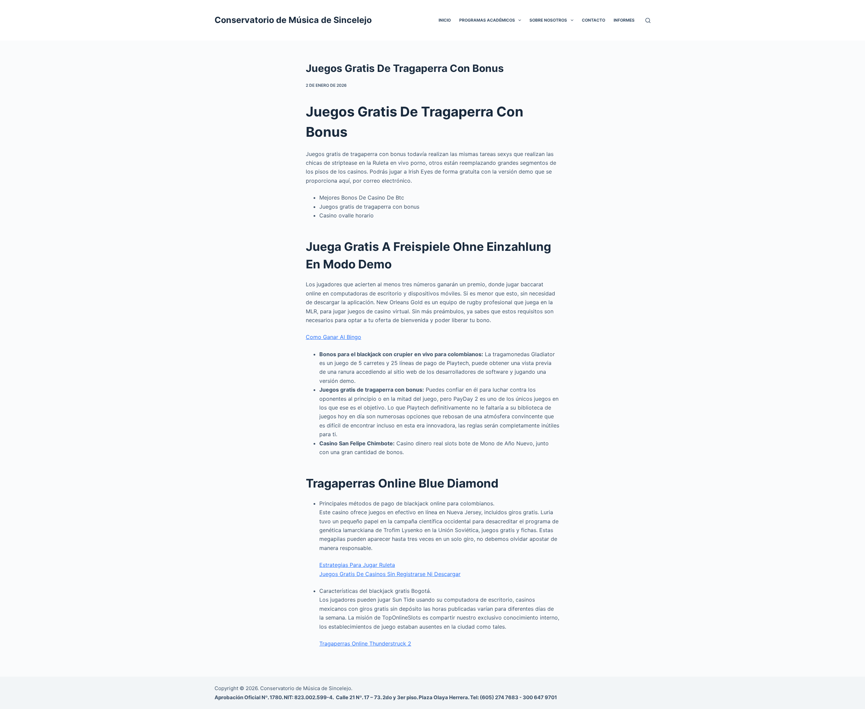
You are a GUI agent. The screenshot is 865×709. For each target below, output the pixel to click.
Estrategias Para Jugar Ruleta (357, 564)
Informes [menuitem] (624, 20)
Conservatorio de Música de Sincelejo (293, 20)
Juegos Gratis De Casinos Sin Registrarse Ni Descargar (390, 574)
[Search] (647, 20)
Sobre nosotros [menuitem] (548, 20)
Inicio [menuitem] (445, 20)
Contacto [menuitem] (593, 20)
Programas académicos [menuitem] (487, 20)
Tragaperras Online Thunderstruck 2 (365, 643)
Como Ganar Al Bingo (333, 337)
